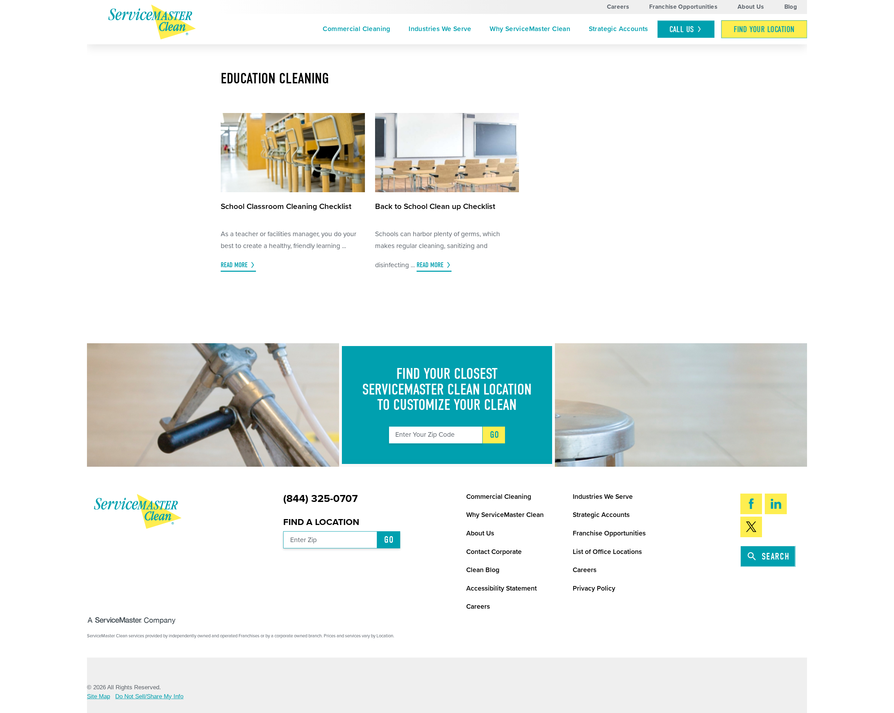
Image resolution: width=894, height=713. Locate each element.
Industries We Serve (440, 29)
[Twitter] (751, 527)
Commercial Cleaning (356, 29)
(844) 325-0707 (320, 499)
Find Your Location (764, 29)
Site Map (98, 696)
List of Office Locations (607, 552)
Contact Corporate (494, 552)
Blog (790, 6)
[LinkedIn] (776, 504)
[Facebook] (751, 504)
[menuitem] (357, 29)
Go (494, 434)
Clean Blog (482, 570)
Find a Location (321, 522)
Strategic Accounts (618, 29)
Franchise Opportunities (683, 6)
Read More (234, 265)
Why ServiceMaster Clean (530, 29)
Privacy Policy (594, 588)
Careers (618, 6)
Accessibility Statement (501, 588)
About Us (751, 6)
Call (681, 29)
